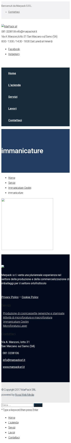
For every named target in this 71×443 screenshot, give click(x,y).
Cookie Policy (30, 297)
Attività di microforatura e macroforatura (27, 317)
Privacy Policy (10, 297)
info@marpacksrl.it (14, 360)
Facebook (14, 49)
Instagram (13, 54)
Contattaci (14, 12)
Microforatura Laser (15, 325)
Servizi (11, 182)
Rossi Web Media (24, 394)
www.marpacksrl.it (14, 367)
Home (11, 177)
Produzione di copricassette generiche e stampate (33, 313)
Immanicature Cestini (19, 187)
